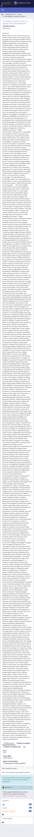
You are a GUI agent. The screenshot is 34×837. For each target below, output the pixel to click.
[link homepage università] (22, 3)
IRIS (2, 14)
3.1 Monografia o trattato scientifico (14, 16)
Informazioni (8, 787)
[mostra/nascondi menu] (1, 6)
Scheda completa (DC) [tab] (12, 747)
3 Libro (19, 14)
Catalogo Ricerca (10, 14)
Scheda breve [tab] (9, 743)
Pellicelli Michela (9, 26)
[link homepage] (6, 3)
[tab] (24, 746)
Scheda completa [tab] (23, 743)
